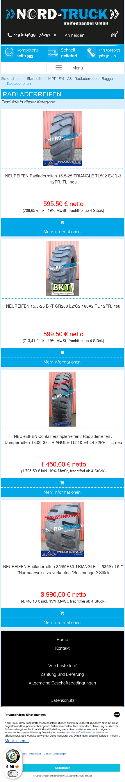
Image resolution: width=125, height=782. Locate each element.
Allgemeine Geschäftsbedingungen (62, 683)
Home (62, 639)
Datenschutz (62, 700)
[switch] (13, 773)
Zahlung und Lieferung (62, 674)
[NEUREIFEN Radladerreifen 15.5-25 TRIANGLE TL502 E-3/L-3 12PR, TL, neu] (62, 138)
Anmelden (74, 35)
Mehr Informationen (62, 232)
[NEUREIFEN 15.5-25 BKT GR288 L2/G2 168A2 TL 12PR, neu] (62, 268)
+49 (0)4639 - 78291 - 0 (35, 34)
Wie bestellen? (62, 665)
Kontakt (62, 648)
